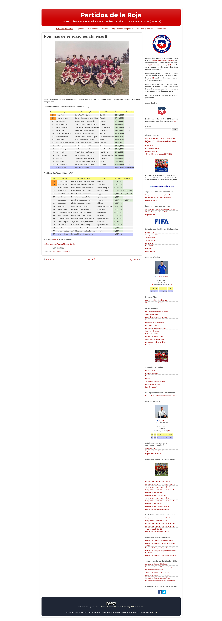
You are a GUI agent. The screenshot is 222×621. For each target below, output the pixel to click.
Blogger (154, 612)
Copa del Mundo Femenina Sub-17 (157, 495)
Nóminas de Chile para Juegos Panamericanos (161, 548)
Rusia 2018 (149, 246)
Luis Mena (162, 421)
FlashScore (149, 146)
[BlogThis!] (55, 248)
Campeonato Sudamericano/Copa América (160, 195)
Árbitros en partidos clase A (154, 339)
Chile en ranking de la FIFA (154, 303)
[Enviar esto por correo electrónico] (53, 248)
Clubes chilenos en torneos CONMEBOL (158, 154)
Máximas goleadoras (152, 384)
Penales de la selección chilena (155, 342)
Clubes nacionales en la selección (156, 312)
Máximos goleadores (145, 29)
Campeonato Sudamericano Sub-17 (157, 487)
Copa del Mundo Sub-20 (153, 503)
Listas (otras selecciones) (61, 251)
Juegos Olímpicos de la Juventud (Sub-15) (160, 484)
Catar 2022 (149, 249)
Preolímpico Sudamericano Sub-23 (157, 509)
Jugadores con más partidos (122, 29)
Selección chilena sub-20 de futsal (157, 572)
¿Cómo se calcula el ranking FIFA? (156, 300)
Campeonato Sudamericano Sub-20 (157, 498)
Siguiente (133, 259)
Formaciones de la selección (155, 323)
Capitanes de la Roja (152, 325)
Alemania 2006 (150, 238)
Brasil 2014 (149, 243)
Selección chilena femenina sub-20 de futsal (160, 581)
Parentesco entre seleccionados (156, 328)
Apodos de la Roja (151, 314)
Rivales (105, 29)
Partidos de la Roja (111, 15)
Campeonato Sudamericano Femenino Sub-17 (161, 490)
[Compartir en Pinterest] (63, 248)
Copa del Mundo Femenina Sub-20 (157, 506)
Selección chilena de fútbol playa (156, 564)
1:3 (169, 431)
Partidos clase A (151, 370)
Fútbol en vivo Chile (152, 148)
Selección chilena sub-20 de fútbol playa (159, 567)
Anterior (50, 259)
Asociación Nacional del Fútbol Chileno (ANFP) (161, 138)
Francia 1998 (149, 232)
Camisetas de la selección (154, 320)
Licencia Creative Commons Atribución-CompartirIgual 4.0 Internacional (119, 607)
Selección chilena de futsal (154, 570)
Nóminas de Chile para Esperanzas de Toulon (160, 555)
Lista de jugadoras (151, 373)
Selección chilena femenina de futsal (157, 578)
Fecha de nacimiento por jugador (156, 317)
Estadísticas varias (151, 345)
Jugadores (81, 29)
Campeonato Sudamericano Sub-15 (157, 481)
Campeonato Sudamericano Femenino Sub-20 (161, 501)
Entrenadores (93, 29)
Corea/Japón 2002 (152, 235)
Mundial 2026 (150, 251)
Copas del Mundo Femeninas (155, 451)
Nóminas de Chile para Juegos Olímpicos (159, 540)
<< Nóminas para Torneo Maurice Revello (59, 244)
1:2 (171, 284)
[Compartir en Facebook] (60, 248)
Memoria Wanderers (152, 151)
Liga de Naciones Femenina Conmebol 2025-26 (161, 396)
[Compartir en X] (58, 248)
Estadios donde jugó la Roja (154, 336)
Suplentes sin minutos (152, 331)
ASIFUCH (55, 239)
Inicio (90, 259)
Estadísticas (161, 29)
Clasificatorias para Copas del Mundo (158, 198)
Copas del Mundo (151, 200)
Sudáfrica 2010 (150, 240)
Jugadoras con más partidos (155, 381)
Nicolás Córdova (162, 277)
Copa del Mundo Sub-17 (153, 492)
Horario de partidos (152, 334)
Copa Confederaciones (153, 454)
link (153, 78)
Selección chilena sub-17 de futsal (157, 575)
